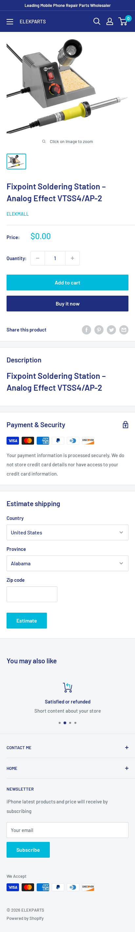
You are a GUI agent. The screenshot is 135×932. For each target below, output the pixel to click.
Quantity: (17, 258)
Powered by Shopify (25, 918)
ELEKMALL (18, 214)
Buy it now (68, 303)
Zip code (16, 580)
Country (15, 518)
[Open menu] (10, 21)
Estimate (26, 620)
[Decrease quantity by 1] (38, 258)
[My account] (109, 21)
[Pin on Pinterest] (99, 329)
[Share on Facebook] (86, 329)
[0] (123, 21)
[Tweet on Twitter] (111, 329)
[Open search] (97, 21)
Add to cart (67, 282)
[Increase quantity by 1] (72, 258)
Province (16, 549)
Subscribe (28, 849)
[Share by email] (123, 329)
